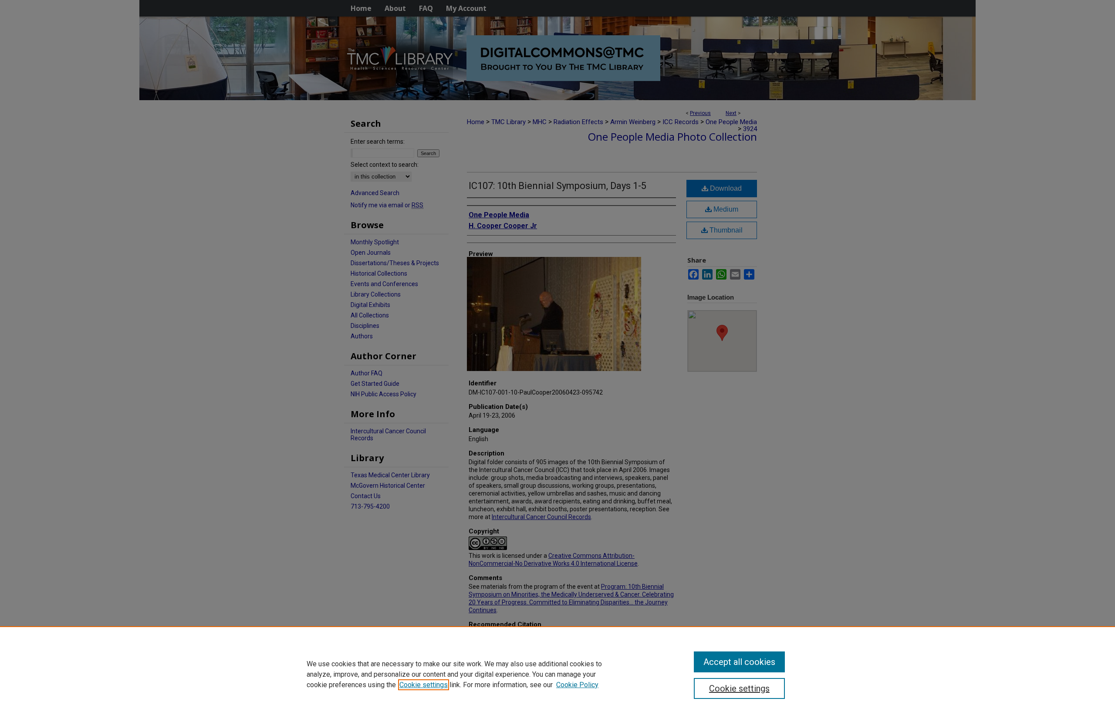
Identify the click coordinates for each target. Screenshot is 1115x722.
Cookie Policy (577, 685)
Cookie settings (423, 685)
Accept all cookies (739, 662)
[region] (557, 674)
